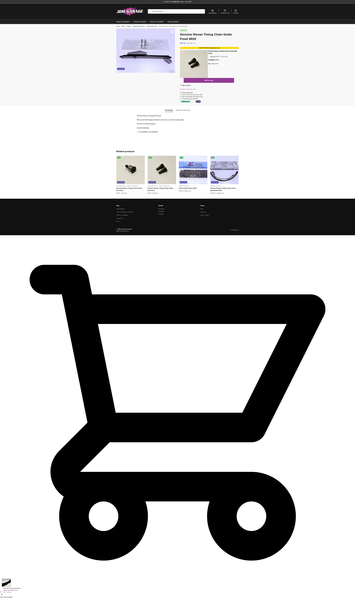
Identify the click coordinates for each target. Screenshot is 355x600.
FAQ (117, 221)
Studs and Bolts (121, 186)
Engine (129, 26)
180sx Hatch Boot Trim (10, 590)
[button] (172, 31)
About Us (203, 212)
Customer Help (225, 13)
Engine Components (139, 26)
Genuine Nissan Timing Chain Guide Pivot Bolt (129, 189)
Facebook (161, 209)
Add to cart (208, 80)
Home (118, 26)
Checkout (236, 13)
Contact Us (119, 218)
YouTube (161, 214)
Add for (219, 56)
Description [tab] (169, 110)
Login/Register (212, 13)
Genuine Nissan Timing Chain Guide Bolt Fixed (160, 189)
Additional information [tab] (183, 110)
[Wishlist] (142, 158)
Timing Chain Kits (152, 26)
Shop (123, 26)
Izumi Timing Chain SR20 (187, 188)
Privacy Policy (204, 215)
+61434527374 (167, 1)
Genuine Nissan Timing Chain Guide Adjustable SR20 (223, 189)
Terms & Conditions (122, 215)
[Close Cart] (1, 594)
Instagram (161, 211)
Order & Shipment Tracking (124, 212)
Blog (201, 209)
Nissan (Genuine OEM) (188, 89)
